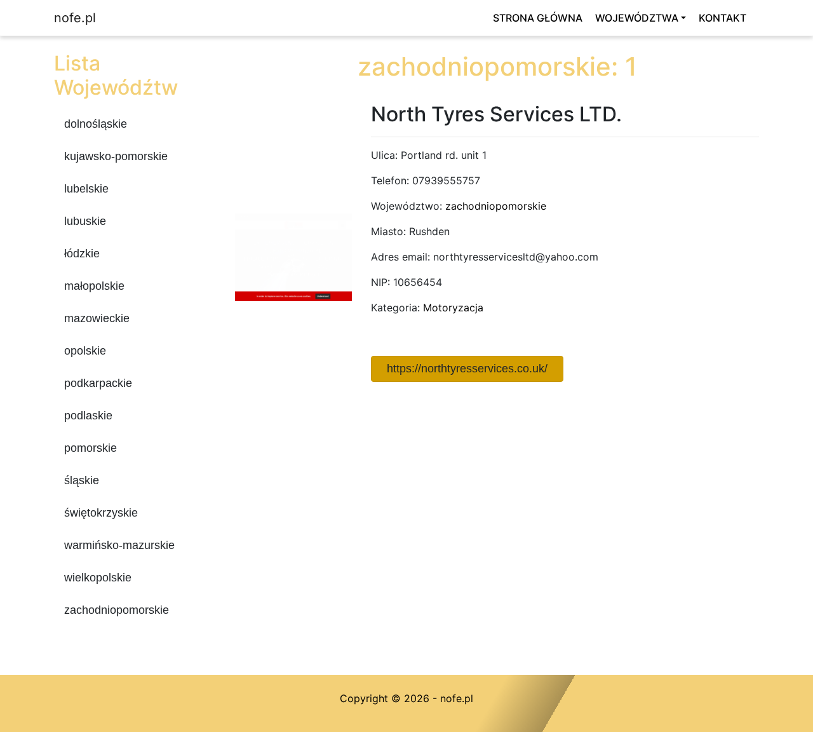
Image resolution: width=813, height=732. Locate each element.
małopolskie (94, 286)
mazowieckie (97, 318)
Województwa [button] (636, 17)
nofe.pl (75, 17)
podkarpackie (98, 383)
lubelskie (86, 188)
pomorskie (90, 448)
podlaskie (88, 415)
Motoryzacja (453, 307)
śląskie (81, 480)
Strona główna (537, 17)
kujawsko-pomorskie (116, 156)
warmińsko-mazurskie (119, 545)
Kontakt (722, 17)
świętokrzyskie (101, 512)
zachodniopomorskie (116, 610)
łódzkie (82, 253)
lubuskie (85, 221)
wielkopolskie (97, 577)
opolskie (85, 350)
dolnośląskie (95, 124)
